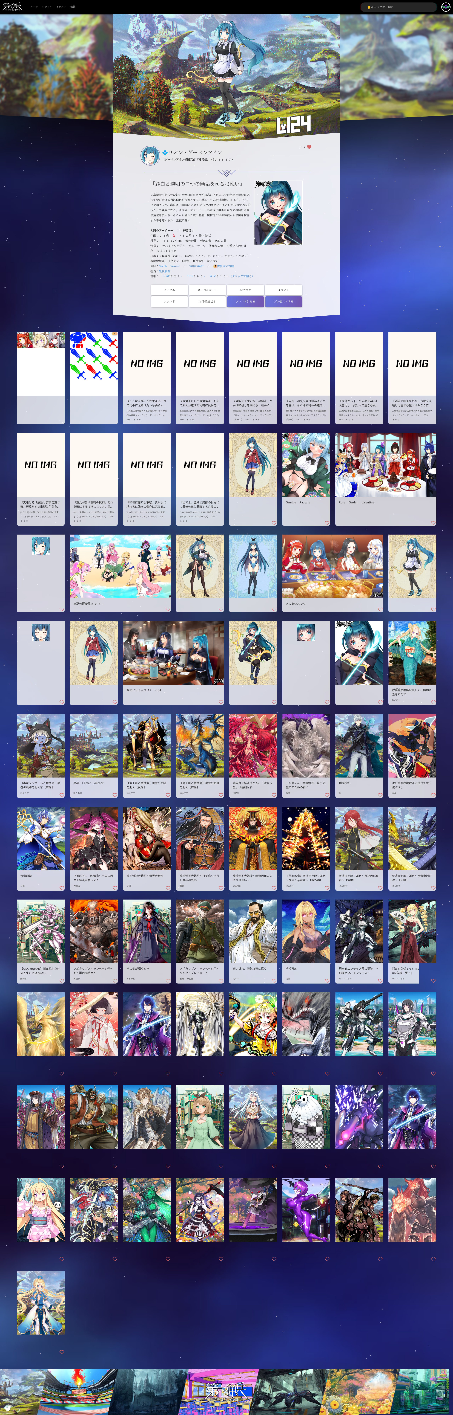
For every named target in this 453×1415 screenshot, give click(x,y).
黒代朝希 (164, 271)
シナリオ (47, 6)
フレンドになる (245, 301)
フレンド (169, 301)
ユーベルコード (207, 290)
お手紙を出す (207, 301)
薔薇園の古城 (225, 266)
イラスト (61, 6)
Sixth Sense (169, 266)
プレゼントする (283, 301)
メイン (34, 6)
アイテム (169, 290)
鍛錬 (72, 6)
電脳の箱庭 (196, 266)
